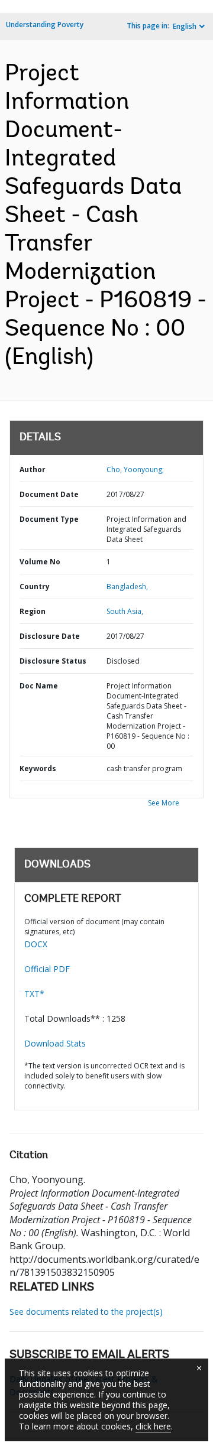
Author (33, 469)
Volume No (40, 562)
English (184, 26)
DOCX (35, 944)
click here (153, 1426)
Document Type (49, 519)
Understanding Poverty (44, 25)
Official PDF (47, 968)
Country (35, 586)
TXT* (34, 993)
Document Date (49, 494)
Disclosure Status (53, 661)
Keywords (38, 768)
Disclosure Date (50, 636)
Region (33, 611)
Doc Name (39, 686)
